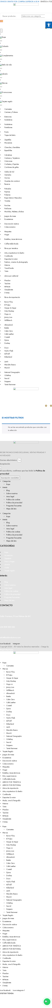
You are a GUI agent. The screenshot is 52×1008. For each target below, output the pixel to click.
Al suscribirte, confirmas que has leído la (22, 472)
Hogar (5, 770)
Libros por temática (12, 782)
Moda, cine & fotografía (11, 800)
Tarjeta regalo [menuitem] (7, 101)
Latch (8, 727)
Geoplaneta (7, 819)
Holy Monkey (11, 681)
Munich (9, 733)
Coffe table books (9, 779)
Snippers (9, 745)
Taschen (5, 812)
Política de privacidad (14, 502)
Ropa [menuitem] (4, 37)
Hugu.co (9, 684)
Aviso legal (10, 496)
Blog (8, 490)
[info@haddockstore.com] (0, 633)
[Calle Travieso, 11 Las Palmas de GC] (0, 611)
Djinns (8, 708)
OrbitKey (9, 739)
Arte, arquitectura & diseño (12, 791)
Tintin (4, 806)
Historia (5, 803)
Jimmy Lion (10, 687)
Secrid (8, 742)
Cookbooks (7, 794)
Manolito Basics (12, 730)
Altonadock (10, 693)
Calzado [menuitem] (5, 46)
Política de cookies (13, 499)
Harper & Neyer (12, 678)
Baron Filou (10, 672)
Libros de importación (10, 788)
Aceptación (5, 464)
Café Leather (11, 702)
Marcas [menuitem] (4, 83)
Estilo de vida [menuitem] (7, 64)
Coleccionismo (8, 763)
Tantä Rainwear (12, 748)
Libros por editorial (12, 785)
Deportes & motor (9, 797)
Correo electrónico (8, 460)
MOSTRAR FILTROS (14, 417)
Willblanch (10, 690)
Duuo (8, 715)
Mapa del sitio (11, 508)
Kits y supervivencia (9, 776)
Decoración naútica (10, 760)
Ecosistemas (7, 757)
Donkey (9, 711)
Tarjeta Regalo (8, 751)
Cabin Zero (10, 699)
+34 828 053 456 (7, 627)
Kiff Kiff (9, 721)
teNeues (5, 815)
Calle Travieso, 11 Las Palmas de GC (15, 616)
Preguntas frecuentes (13, 505)
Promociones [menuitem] (7, 92)
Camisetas (10, 665)
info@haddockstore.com (10, 637)
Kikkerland (10, 724)
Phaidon (6, 809)
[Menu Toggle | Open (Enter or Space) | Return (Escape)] (1, 31)
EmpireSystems (6, 649)
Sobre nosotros (11, 493)
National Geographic (14, 736)
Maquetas (6, 767)
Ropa (8, 484)
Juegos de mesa (8, 754)
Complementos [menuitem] (7, 55)
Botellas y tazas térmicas (11, 773)
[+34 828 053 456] (0, 622)
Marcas (5, 669)
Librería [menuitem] (4, 74)
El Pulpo (9, 675)
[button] (1, 40)
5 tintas (5, 822)
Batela (8, 696)
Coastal (9, 705)
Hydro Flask (10, 718)
